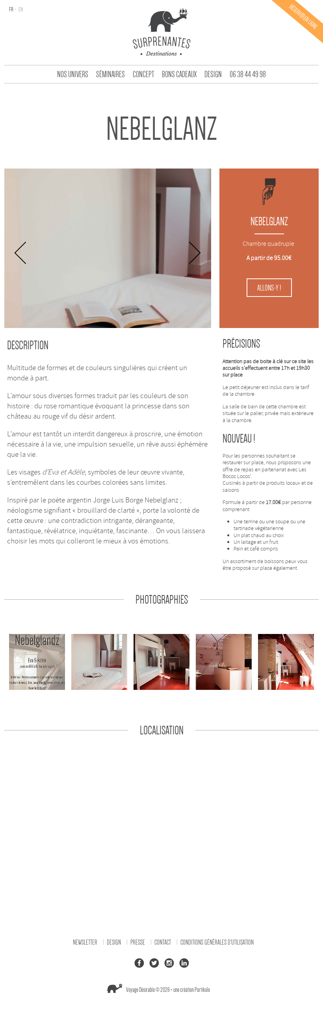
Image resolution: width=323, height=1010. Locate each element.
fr (11, 9)
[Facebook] (139, 963)
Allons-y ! (269, 288)
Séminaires (110, 74)
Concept (143, 74)
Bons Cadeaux (179, 74)
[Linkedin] (183, 963)
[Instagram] (169, 963)
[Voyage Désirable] (161, 31)
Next (194, 252)
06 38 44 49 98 (248, 74)
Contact (162, 942)
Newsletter (85, 942)
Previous (20, 252)
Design (213, 74)
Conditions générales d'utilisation (217, 942)
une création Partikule (191, 989)
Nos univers (72, 74)
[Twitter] (154, 963)
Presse (137, 942)
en (20, 9)
